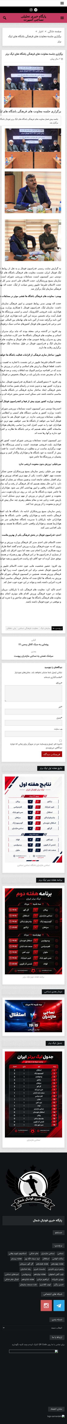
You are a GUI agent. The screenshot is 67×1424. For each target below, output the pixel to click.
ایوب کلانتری (45, 1284)
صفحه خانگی (54, 32)
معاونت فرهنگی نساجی (28, 628)
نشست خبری (39, 1269)
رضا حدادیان (26, 1269)
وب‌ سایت (58, 729)
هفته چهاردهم (57, 1264)
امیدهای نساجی (12, 1274)
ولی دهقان (11, 628)
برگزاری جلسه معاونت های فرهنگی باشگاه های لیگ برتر (34, 54)
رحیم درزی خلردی (55, 1269)
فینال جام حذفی (12, 1279)
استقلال (46, 1258)
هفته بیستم (16, 1258)
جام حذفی (33, 1253)
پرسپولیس (26, 1274)
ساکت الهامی (57, 1258)
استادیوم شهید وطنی (17, 1253)
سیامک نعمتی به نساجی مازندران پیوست (33, 656)
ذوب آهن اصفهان (56, 1274)
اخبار (41, 32)
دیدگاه (59, 683)
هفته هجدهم (42, 1264)
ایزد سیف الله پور (32, 1258)
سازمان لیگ (45, 628)
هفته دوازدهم (40, 1274)
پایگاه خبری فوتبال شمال (47, 1220)
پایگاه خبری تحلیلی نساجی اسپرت (33, 18)
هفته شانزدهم (28, 1279)
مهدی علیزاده (57, 1279)
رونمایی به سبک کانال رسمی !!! (34, 644)
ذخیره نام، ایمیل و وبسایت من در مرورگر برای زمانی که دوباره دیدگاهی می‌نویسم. (36, 745)
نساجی (60, 1253)
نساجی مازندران (47, 1253)
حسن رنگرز (58, 1284)
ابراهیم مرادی (43, 1279)
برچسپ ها (57, 628)
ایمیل (59, 718)
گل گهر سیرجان (26, 1264)
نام (60, 707)
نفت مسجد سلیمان (28, 1284)
